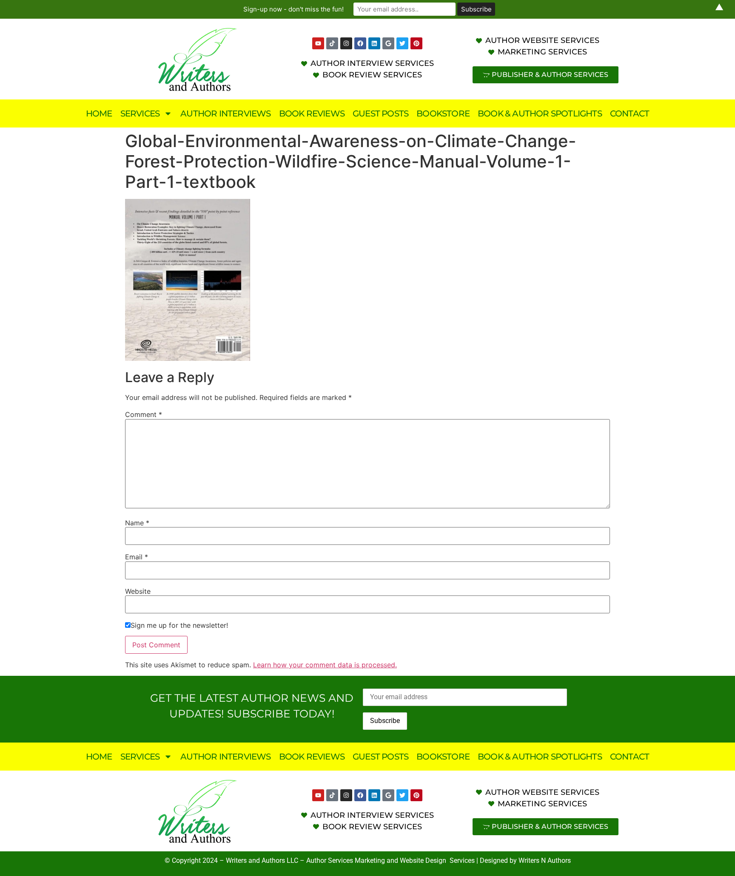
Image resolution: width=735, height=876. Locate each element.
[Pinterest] (416, 43)
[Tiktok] (332, 43)
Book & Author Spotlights (540, 113)
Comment (143, 414)
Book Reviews (312, 113)
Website (138, 591)
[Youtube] (318, 43)
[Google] (388, 43)
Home (99, 113)
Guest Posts (380, 113)
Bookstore (443, 113)
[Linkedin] (374, 43)
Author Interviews (225, 113)
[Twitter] (402, 43)
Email (136, 556)
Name (137, 522)
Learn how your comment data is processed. (325, 665)
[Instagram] (346, 43)
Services (140, 113)
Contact (629, 113)
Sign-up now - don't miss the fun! (293, 9)
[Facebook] (360, 43)
